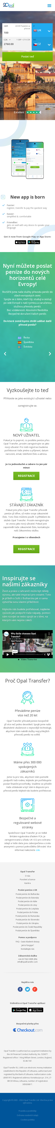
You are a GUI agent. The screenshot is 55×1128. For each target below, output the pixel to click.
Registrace (26, 476)
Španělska (29, 342)
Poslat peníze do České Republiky (27, 927)
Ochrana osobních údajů (27, 1115)
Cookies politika (28, 1119)
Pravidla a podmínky (27, 1111)
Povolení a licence (27, 879)
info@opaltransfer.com (27, 962)
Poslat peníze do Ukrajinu (27, 923)
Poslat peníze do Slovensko (27, 919)
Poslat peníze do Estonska (27, 897)
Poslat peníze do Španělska (27, 930)
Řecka (27, 337)
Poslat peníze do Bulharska (27, 894)
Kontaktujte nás (27, 949)
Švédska (28, 346)
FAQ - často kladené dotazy (27, 941)
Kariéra (27, 883)
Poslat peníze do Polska (27, 912)
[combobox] (43, 30)
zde (38, 849)
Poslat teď (27, 56)
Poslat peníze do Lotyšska (27, 908)
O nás (27, 876)
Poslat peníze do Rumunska (27, 916)
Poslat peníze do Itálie (27, 901)
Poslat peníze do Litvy (27, 905)
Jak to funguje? (27, 945)
